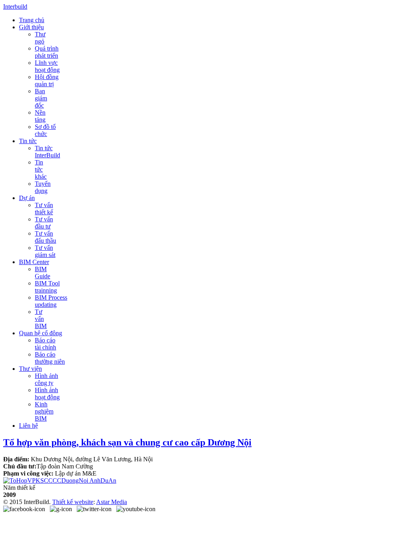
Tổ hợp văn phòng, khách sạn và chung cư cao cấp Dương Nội (127, 442)
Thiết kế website (72, 501)
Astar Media (111, 501)
